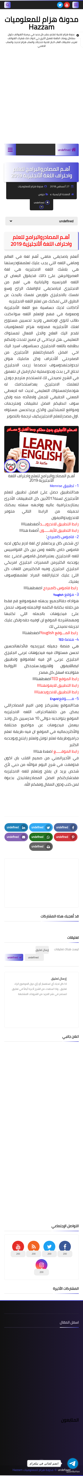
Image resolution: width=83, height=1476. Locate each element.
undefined (64, 150)
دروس (41, 194)
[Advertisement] (41, 95)
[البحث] (7, 5)
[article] (41, 873)
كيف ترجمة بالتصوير (23, 416)
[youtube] (67, 5)
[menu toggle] (75, 5)
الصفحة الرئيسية (61, 194)
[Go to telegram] (72, 1463)
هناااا (25, 524)
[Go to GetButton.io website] (73, 1471)
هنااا (26, 632)
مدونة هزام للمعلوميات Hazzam (41, 23)
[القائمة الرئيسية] (10, 149)
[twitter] (60, 5)
